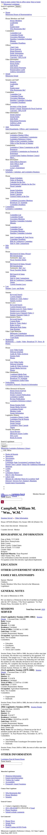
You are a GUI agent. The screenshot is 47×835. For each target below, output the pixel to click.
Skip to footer (36, 2)
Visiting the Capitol (12, 780)
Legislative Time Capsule (19, 425)
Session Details (36, 707)
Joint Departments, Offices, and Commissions (21, 129)
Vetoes (12, 282)
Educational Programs (18, 68)
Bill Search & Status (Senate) (20, 264)
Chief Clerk (14, 47)
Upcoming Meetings (17, 37)
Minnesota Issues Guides (19, 434)
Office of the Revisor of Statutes (21, 143)
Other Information (21, 518)
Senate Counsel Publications (20, 395)
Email (32, 808)
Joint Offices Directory (18, 162)
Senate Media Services (18, 368)
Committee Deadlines (18, 43)
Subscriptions (15, 125)
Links (7, 471)
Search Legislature (7, 6)
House (7, 12)
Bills (7, 245)
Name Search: (6, 761)
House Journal (15, 61)
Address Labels (15, 123)
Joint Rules (14, 66)
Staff (11, 25)
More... (12, 158)
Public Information (17, 53)
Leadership (14, 23)
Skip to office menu (23, 2)
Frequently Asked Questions (15, 784)
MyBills (13, 276)
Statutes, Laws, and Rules (14, 288)
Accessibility (14, 166)
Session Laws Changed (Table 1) (22, 313)
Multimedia (9, 339)
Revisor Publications (17, 399)
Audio (21, 350)
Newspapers (9, 458)
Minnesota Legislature (12, 4)
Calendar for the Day (17, 182)
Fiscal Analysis (15, 49)
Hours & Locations (28, 479)
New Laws (14, 436)
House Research (16, 51)
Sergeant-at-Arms (16, 55)
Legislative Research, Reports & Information (21, 384)
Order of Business (16, 180)
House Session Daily (17, 405)
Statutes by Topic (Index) (19, 299)
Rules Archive (15, 325)
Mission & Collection (13, 479)
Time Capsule (16, 464)
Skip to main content (8, 2)
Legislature (9, 462)
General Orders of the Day (19, 196)
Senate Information (17, 413)
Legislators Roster (16, 409)
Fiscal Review (15, 431)
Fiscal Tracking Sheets (18, 260)
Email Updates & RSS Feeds (15, 827)
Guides (8, 469)
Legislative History (12, 473)
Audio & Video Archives (19, 354)
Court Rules (14, 337)
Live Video (14, 350)
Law (7, 286)
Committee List (15, 33)
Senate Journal (15, 115)
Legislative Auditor (17, 397)
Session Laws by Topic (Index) (21, 309)
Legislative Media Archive (19, 376)
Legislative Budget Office (19, 135)
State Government (20, 462)
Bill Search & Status (17, 274)
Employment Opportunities (15, 483)
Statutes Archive (16, 301)
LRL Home (3, 495)
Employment (14, 27)
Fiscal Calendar (15, 186)
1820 (43, 609)
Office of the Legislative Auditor (21, 141)
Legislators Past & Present (19, 419)
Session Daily (15, 356)
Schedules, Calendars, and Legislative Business (22, 172)
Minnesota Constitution (18, 333)
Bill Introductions (16, 256)
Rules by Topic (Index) (18, 323)
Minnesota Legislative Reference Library (15, 448)
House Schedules (16, 178)
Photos (12, 358)
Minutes (13, 41)
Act (24, 258)
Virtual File (26, 464)
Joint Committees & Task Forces (21, 237)
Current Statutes (16, 297)
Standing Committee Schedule (21, 39)
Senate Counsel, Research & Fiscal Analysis (26, 108)
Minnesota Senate (11, 76)
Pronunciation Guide (17, 70)
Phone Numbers (11, 810)
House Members (16, 21)
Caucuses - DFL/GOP (18, 57)
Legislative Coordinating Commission (23, 137)
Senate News (10, 823)
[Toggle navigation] (2, 9)
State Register (15, 329)
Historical (8, 460)
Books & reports (16, 438)
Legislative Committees (13, 209)
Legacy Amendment (17, 168)
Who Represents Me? (18, 29)
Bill (20, 258)
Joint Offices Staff (16, 164)
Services (16, 481)
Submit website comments (14, 812)
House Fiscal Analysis (18, 391)
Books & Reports (11, 454)
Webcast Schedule (16, 352)
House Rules (14, 64)
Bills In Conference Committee (21, 241)
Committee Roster (16, 35)
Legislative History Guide (19, 417)
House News (10, 821)
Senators (13, 82)
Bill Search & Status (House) (20, 254)
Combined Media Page (18, 374)
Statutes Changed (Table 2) (20, 315)
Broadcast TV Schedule (18, 203)
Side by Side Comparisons (19, 243)
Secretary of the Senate (18, 106)
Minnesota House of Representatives (18, 14)
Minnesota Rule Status (18, 327)
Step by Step (10, 475)
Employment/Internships (14, 778)
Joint (7, 127)
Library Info (9, 477)
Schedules (9, 170)
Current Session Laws (18, 284)
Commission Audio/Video (19, 380)
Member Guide (15, 411)
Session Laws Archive (18, 311)
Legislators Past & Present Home (13, 759)
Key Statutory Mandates (28, 481)
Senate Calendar (16, 194)
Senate (7, 74)
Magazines (9, 456)
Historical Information (13, 776)
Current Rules (15, 321)
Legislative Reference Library (20, 139)
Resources (18, 475)
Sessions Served (7, 518)
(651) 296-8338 (11, 808)
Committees (9, 207)
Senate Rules (14, 117)
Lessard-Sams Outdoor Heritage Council (24, 156)
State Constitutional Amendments (22, 335)
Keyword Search (16, 295)
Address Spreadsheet (17, 72)
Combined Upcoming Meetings (21, 200)
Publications (9, 382)
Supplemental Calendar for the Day (22, 184)
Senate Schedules (16, 190)
